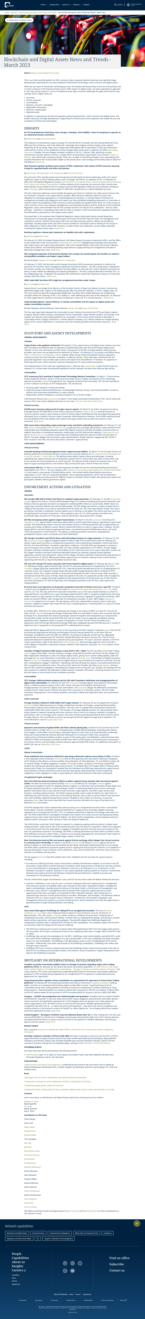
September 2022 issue (50, 744)
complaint (28, 568)
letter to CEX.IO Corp (56, 427)
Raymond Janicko (90, 1211)
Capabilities (54, 5)
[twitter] (80, 1263)
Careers (86, 5)
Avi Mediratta (30, 1163)
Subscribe (116, 1264)
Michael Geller (43, 173)
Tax (38, 1239)
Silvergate (33, 189)
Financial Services (38, 1233)
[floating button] (137, 1223)
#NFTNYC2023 (32, 1054)
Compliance (107, 1233)
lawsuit (27, 653)
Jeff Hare (30, 236)
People (43, 5)
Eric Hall (30, 284)
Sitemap (122, 1300)
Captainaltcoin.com (110, 432)
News (14, 1278)
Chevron (66, 642)
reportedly (102, 644)
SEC (26, 566)
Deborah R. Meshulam (66, 260)
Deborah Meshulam (32, 1167)
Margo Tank (36, 73)
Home (7, 12)
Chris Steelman (56, 173)
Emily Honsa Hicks (48, 139)
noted (35, 800)
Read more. (52, 276)
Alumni (14, 1284)
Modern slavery (71, 1300)
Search (120, 5)
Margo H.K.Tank (46, 260)
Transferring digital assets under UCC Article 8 (43, 1085)
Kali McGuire (29, 1159)
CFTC (113, 564)
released (63, 242)
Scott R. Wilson (30, 1207)
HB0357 (43, 470)
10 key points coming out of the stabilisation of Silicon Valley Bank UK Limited (57, 1081)
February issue (84, 658)
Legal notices (38, 1300)
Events (14, 1281)
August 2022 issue (54, 719)
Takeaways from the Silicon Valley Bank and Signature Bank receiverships (55, 1077)
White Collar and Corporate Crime (86, 1233)
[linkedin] (65, 1271)
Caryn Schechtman (90, 308)
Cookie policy (54, 1300)
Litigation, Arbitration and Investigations (58, 1239)
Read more (39, 162)
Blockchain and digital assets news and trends (38, 12)
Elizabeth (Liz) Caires (50, 73)
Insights (76, 5)
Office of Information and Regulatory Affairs (42, 355)
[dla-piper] (10, 4)
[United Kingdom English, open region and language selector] (128, 5)
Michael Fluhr (43, 284)
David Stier (31, 139)
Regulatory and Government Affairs (19, 1239)
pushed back (90, 366)
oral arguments (73, 589)
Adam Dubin (43, 236)
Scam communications (107, 1300)
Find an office (119, 1258)
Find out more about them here (88, 401)
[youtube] (73, 1271)
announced (53, 399)
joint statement (74, 242)
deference (74, 642)
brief (39, 660)
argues (107, 630)
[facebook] (65, 1263)
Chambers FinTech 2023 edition (97, 1043)
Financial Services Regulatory (60, 1233)
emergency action (31, 522)
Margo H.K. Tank (31, 1101)
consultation (104, 983)
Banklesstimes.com (36, 435)
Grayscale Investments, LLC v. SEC (97, 589)
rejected (39, 613)
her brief (42, 857)
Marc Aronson (73, 1211)
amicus (34, 660)
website (106, 665)
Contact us (117, 1270)
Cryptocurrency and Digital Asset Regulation (43, 1064)
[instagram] (73, 1263)
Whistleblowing (88, 1300)
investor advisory (90, 411)
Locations (15, 1275)
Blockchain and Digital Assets (17, 1233)
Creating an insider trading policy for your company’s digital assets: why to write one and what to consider (69, 1089)
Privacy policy (22, 1300)
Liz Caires (28, 1106)
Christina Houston (32, 1155)
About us (65, 5)
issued (94, 983)
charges (27, 501)
